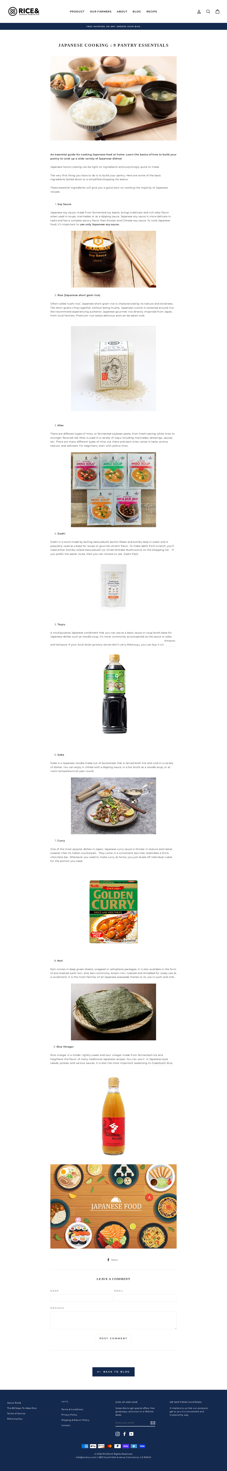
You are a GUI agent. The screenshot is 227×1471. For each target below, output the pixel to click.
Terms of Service (16, 1413)
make (155, 1063)
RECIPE (151, 11)
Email (118, 1291)
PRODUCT (77, 11)
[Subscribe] (153, 1423)
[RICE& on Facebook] (124, 1434)
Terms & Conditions (72, 1409)
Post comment (113, 1338)
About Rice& (14, 1402)
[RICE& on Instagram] (117, 1434)
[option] (113, 26)
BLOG (137, 11)
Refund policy (15, 1418)
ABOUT (122, 11)
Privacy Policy (69, 1414)
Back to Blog (116, 1371)
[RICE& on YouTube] (131, 1434)
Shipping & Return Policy (75, 1420)
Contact (65, 1425)
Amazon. (170, 640)
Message (57, 1308)
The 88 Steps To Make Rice (22, 1408)
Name (54, 1291)
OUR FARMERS (101, 11)
